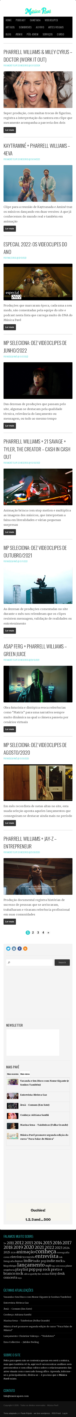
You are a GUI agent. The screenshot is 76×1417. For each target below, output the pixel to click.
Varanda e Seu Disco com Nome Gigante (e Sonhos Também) (37, 1296)
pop (32, 1269)
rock (20, 1273)
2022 (49, 1247)
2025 (7, 1252)
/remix (18, 34)
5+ (5, 1243)
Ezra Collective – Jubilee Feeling (21, 1342)
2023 (58, 1248)
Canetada (35, 20)
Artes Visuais (56, 27)
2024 (66, 1248)
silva (26, 1274)
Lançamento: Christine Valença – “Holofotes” (29, 1336)
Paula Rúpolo (26, 1413)
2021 (39, 1247)
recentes (13, 1074)
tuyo (20, 1278)
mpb (48, 1265)
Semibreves (25, 27)
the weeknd (43, 1274)
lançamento (31, 1265)
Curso (60, 34)
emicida (30, 1257)
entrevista (46, 1256)
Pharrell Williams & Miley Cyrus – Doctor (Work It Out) (38, 55)
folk (61, 1257)
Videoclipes (51, 20)
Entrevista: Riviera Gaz (16, 1302)
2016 (57, 1243)
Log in (65, 1413)
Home (8, 20)
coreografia (63, 1252)
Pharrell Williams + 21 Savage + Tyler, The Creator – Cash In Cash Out (37, 448)
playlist (21, 1269)
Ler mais (9, 130)
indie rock (55, 1261)
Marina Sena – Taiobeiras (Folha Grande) (27, 1320)
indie (28, 1260)
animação (25, 1251)
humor (19, 1261)
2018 (8, 1247)
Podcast (21, 20)
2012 (19, 1243)
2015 (47, 1243)
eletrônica (17, 1257)
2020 (29, 1247)
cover (7, 1257)
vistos (25, 1074)
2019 (18, 1247)
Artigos (10, 27)
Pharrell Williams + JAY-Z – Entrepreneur (30, 842)
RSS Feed (56, 1413)
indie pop (39, 1261)
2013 (28, 1242)
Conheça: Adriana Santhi (17, 1314)
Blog (8, 34)
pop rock (43, 1269)
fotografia (9, 1261)
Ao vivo (40, 27)
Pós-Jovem (32, 34)
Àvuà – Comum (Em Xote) (18, 1308)
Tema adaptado (10, 1413)
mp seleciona (58, 1266)
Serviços (48, 34)
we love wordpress (42, 1413)
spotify (33, 1273)
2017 (67, 1243)
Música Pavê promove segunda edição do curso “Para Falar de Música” (38, 1328)
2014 (38, 1242)
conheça (45, 1251)
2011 (10, 1243)
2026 (13, 1252)
